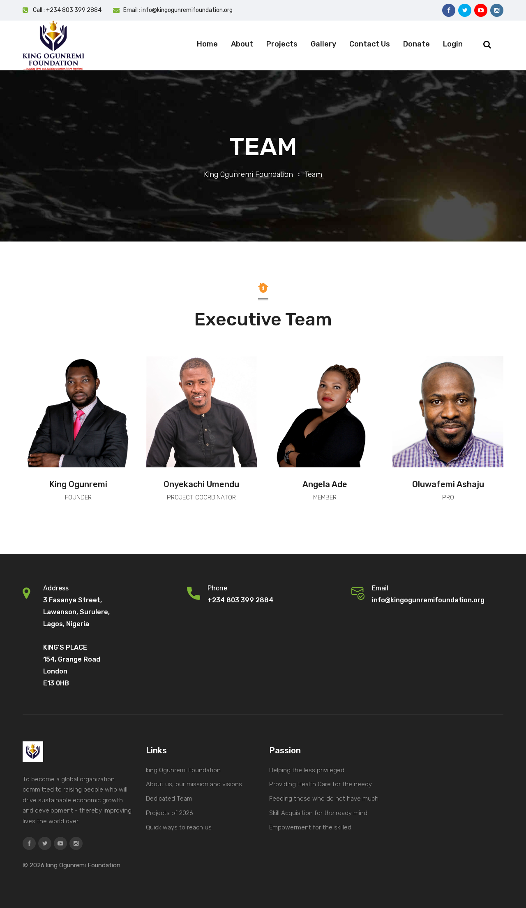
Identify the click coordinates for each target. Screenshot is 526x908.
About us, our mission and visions (194, 784)
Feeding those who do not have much (323, 798)
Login (453, 44)
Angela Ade (324, 484)
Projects (282, 44)
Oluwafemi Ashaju (448, 484)
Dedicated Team (169, 798)
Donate (416, 44)
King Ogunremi (78, 484)
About (242, 44)
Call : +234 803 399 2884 (67, 10)
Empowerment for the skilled (310, 827)
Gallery (323, 44)
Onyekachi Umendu (201, 484)
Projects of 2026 (169, 813)
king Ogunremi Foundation (248, 174)
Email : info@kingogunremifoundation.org (178, 10)
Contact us (369, 44)
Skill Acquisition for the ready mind (318, 813)
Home (207, 44)
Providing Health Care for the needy (320, 784)
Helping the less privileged (306, 770)
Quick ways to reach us (179, 827)
